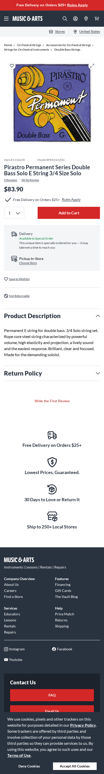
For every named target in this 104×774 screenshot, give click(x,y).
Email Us (52, 711)
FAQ (52, 695)
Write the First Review (52, 401)
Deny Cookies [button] (29, 766)
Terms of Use (19, 755)
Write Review (30, 180)
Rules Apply (77, 5)
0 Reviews (10, 180)
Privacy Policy (83, 725)
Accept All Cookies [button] (75, 766)
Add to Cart (69, 212)
